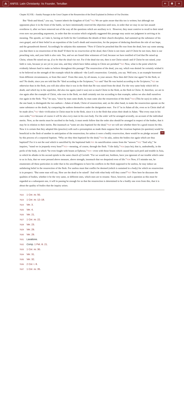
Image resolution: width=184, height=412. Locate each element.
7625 (153, 82)
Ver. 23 (30, 224)
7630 (102, 138)
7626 (133, 99)
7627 (37, 112)
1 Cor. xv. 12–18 (35, 199)
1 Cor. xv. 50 (33, 194)
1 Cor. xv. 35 (33, 269)
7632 (139, 142)
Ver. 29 (30, 229)
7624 (96, 82)
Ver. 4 (30, 209)
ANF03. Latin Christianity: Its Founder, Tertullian (38, 3)
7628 (33, 116)
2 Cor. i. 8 (32, 264)
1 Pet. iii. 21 (40, 244)
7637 (129, 173)
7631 (92, 142)
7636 (128, 160)
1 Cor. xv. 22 (33, 219)
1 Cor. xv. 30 (33, 249)
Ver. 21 (30, 214)
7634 (122, 147)
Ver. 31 (30, 254)
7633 (65, 147)
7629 (109, 125)
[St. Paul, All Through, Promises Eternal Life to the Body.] (165, 3)
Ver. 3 (30, 204)
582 (162, 133)
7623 (122, 64)
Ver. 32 (30, 259)
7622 (93, 21)
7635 (89, 151)
